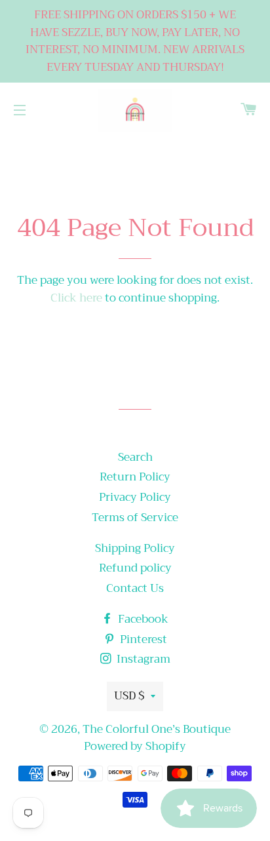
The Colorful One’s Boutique (157, 729)
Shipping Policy (135, 548)
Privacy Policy (135, 497)
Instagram (142, 659)
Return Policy (135, 476)
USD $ (129, 695)
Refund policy (135, 567)
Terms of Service (135, 517)
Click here (76, 297)
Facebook (141, 619)
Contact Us (135, 588)
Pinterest (142, 639)
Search (135, 457)
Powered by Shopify (135, 746)
